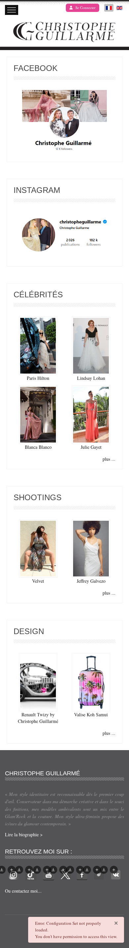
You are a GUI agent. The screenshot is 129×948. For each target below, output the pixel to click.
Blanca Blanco (38, 447)
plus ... (109, 459)
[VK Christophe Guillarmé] (115, 874)
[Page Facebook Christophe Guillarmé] (64, 122)
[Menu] (11, 10)
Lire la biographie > (24, 834)
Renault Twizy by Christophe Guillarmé (38, 717)
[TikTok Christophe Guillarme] (30, 874)
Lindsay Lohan (91, 378)
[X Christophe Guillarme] (65, 874)
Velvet (38, 581)
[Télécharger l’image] (19, 870)
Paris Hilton (38, 378)
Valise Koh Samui (91, 714)
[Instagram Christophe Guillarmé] (65, 235)
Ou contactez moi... (23, 891)
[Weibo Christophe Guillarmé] (99, 874)
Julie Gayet (91, 447)
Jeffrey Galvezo (91, 581)
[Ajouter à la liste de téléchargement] (12, 870)
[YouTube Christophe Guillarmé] (48, 874)
